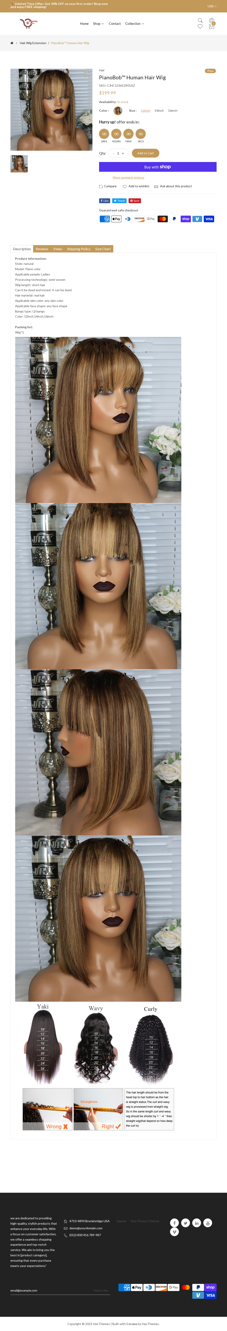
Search (121, 1221)
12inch (145, 110)
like (106, 200)
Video (57, 249)
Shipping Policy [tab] (78, 249)
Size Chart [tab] (103, 249)
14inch (159, 110)
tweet (121, 200)
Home (84, 23)
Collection (133, 23)
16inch (172, 110)
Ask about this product (175, 186)
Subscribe (101, 1290)
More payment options (128, 177)
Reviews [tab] (42, 249)
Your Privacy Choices (144, 1221)
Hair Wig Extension (33, 43)
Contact (115, 23)
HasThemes (101, 1324)
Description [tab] (22, 249)
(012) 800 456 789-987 (85, 1235)
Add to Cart (145, 153)
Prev (210, 71)
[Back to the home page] (11, 43)
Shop (97, 23)
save (136, 200)
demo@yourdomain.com (85, 1228)
